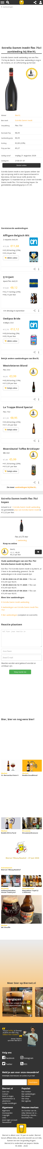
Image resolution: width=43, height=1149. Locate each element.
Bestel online (21, 165)
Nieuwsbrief (6, 1122)
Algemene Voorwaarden (7, 1111)
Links (4, 1117)
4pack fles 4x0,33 (10, 281)
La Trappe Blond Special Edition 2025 (18, 409)
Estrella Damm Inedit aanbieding (15, 602)
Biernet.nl (8, 1143)
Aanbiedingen (8, 7)
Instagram (28, 1058)
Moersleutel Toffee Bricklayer (21, 448)
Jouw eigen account (9, 1120)
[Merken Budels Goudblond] (32, 766)
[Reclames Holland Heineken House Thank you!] (11, 881)
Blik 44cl (6, 453)
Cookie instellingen (9, 1103)
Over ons (5, 1091)
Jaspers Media (33, 1143)
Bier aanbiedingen (9, 615)
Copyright (6, 1115)
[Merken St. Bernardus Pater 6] (11, 766)
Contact (5, 1094)
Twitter (8, 1064)
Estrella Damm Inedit (23, 120)
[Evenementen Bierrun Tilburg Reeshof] (21, 852)
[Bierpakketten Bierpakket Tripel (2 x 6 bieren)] (32, 881)
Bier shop (25, 1098)
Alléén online (12, 258)
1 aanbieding (21, 540)
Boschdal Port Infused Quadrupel (29, 1118)
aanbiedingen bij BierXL (25, 487)
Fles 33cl (6, 370)
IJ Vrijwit (8, 277)
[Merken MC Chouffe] (21, 909)
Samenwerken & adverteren (8, 1099)
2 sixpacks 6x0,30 (10, 239)
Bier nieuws (26, 1096)
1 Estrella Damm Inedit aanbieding (26, 507)
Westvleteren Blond (15, 365)
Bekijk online (12, 388)
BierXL (17, 115)
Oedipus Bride (11, 318)
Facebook (9, 1058)
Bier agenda (26, 1101)
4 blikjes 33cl (8, 322)
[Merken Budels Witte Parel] (11, 823)
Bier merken (26, 1091)
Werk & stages (7, 1096)
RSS (25, 1064)
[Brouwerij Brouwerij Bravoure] (32, 823)
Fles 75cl (6, 412)
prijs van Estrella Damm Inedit (26, 510)
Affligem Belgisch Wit (16, 235)
